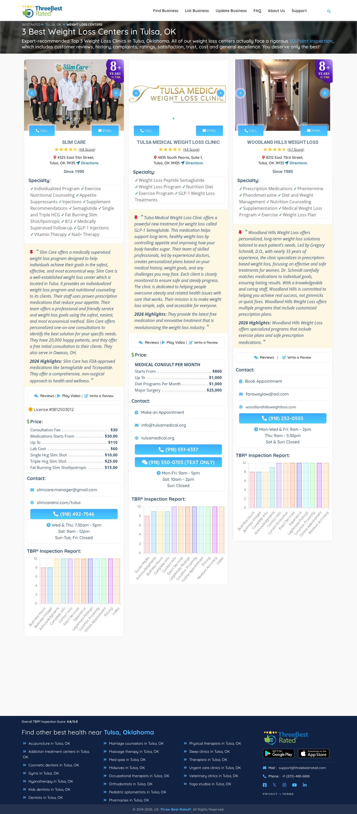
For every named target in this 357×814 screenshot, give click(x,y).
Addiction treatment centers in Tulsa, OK (56, 754)
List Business (197, 10)
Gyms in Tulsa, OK (43, 773)
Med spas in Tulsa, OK (127, 759)
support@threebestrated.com (302, 768)
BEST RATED (31, 24)
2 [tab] (71, 118)
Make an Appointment (162, 412)
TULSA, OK (53, 24)
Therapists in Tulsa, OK (207, 759)
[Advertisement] (178, 679)
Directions (89, 163)
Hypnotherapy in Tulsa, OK (50, 781)
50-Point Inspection (311, 41)
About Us (276, 10)
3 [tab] (75, 118)
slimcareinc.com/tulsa (58, 502)
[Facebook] (265, 785)
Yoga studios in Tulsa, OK (209, 784)
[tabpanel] (74, 95)
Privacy (270, 794)
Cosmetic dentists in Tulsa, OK (53, 765)
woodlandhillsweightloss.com (271, 407)
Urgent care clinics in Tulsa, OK (214, 767)
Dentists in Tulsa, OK (45, 797)
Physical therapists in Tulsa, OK (214, 743)
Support (299, 10)
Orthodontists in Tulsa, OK (130, 784)
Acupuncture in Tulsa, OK (48, 743)
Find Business (165, 10)
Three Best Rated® (175, 809)
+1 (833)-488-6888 (296, 776)
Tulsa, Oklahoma (129, 732)
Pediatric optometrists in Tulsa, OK (137, 792)
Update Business (231, 10)
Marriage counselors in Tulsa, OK (136, 743)
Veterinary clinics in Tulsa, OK (213, 775)
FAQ (257, 10)
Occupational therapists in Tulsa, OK (138, 775)
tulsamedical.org (157, 437)
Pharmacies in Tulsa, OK (128, 800)
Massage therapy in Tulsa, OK (133, 751)
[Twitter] (275, 785)
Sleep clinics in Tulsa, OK (209, 751)
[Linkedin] (305, 785)
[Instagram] (284, 785)
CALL (43, 130)
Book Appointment (263, 381)
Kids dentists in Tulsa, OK (48, 789)
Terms (288, 794)
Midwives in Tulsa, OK (126, 767)
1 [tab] (67, 118)
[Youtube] (294, 785)
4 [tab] (79, 118)
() (87, 149)
